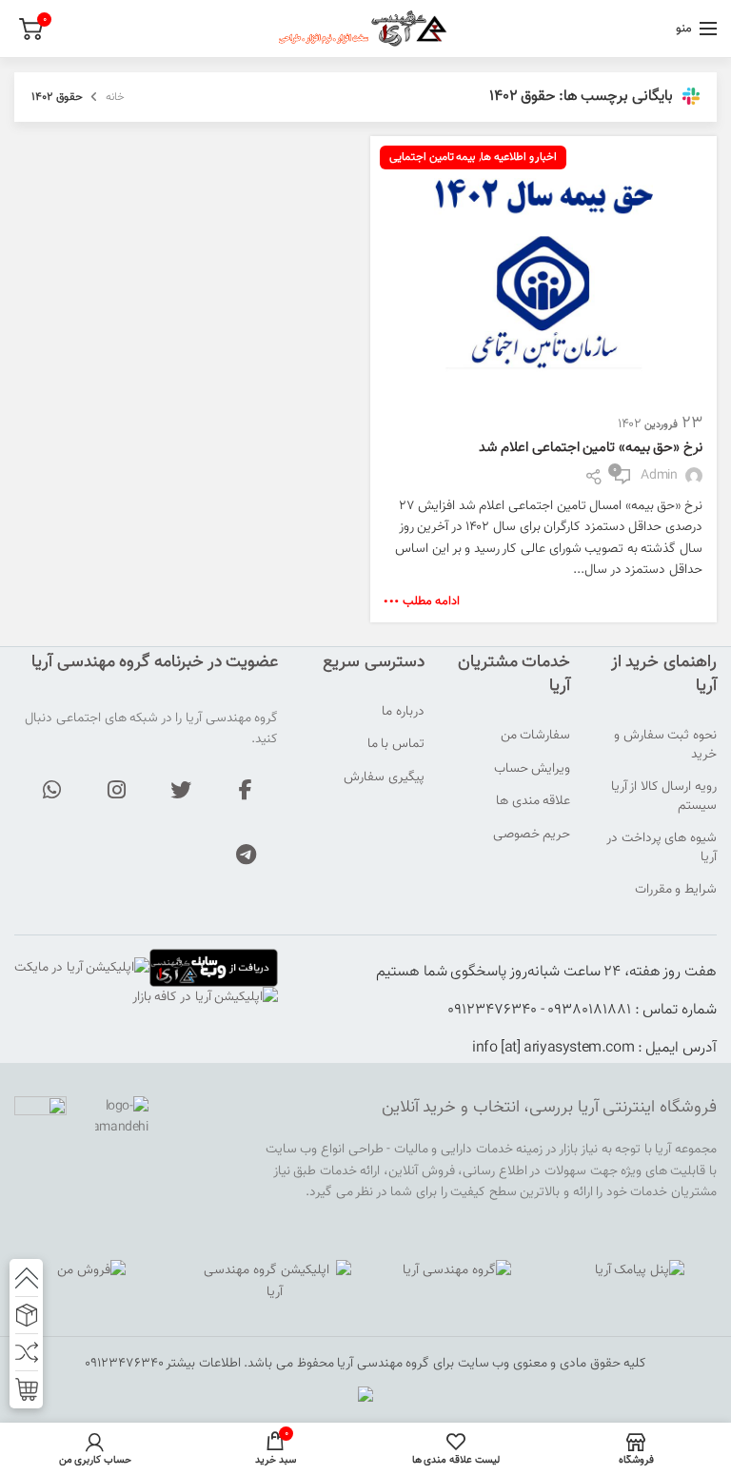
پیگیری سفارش (384, 778)
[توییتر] (180, 789)
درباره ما (403, 712)
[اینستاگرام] (116, 789)
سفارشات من (536, 736)
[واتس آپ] (51, 789)
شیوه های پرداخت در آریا (661, 848)
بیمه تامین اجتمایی (432, 157)
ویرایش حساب (532, 769)
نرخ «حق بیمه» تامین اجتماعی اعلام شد (590, 448)
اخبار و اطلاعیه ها (519, 157)
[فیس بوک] (245, 789)
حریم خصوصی (532, 835)
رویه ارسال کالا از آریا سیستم (664, 797)
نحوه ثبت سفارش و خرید (665, 745)
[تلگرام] (245, 854)
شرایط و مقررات (676, 890)
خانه (115, 97)
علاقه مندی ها (533, 802)
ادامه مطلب (431, 602)
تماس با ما (396, 745)
